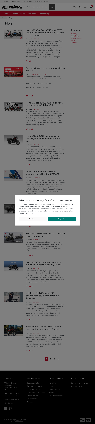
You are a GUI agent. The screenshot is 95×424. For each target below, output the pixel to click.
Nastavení (33, 219)
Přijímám (62, 219)
